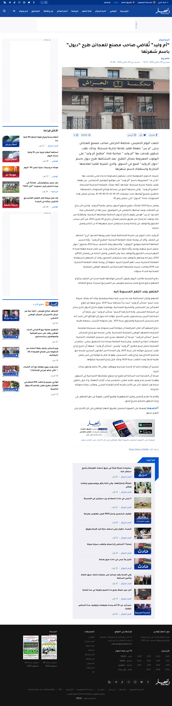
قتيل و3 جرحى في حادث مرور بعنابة (115, 560)
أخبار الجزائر (100, 11)
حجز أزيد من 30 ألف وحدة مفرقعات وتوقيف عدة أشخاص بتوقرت (104, 607)
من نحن (111, 690)
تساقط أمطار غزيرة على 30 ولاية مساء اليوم (43, 154)
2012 (158, 665)
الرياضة (74, 11)
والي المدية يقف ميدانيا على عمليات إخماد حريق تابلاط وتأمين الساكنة (106, 577)
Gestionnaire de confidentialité (41, 690)
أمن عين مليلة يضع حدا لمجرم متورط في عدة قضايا (106, 590)
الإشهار (122, 690)
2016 (158, 661)
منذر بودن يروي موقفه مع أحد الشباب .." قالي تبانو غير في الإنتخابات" (40, 369)
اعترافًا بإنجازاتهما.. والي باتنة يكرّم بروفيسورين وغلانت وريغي (105, 485)
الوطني (113, 11)
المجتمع (36, 11)
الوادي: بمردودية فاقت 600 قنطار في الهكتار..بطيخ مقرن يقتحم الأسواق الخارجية (41, 385)
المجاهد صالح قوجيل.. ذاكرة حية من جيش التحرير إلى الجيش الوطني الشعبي (41, 314)
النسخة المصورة (137, 690)
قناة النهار (87, 11)
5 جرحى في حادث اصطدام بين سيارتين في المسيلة (107, 499)
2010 (139, 665)
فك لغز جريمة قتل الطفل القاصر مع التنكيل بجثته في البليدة (41, 200)
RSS (60, 690)
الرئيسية (124, 11)
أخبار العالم (62, 11)
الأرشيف (69, 690)
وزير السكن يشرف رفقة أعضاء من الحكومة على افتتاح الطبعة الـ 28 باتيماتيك (42, 352)
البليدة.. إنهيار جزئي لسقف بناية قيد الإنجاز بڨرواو (108, 529)
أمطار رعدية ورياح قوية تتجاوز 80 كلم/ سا (40, 139)
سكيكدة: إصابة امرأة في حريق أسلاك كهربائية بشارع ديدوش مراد (106, 470)
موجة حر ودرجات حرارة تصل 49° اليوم (41, 168)
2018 (139, 657)
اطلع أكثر (39, 305)
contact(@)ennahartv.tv (122, 644)
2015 (149, 661)
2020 (158, 657)
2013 (168, 665)
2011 (149, 665)
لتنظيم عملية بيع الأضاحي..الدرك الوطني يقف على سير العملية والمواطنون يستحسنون (42, 333)
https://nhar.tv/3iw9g (138, 450)
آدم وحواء (23, 11)
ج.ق (162, 59)
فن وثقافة (48, 11)
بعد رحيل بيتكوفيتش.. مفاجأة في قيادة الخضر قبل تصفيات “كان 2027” (40, 185)
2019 (149, 657)
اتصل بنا (101, 690)
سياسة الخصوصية (85, 690)
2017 (168, 661)
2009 (167, 670)
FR (14, 11)
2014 (139, 661)
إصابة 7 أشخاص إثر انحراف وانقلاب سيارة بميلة (109, 544)
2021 (168, 657)
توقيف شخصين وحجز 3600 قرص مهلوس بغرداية (107, 514)
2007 (148, 670)
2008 (158, 670)
